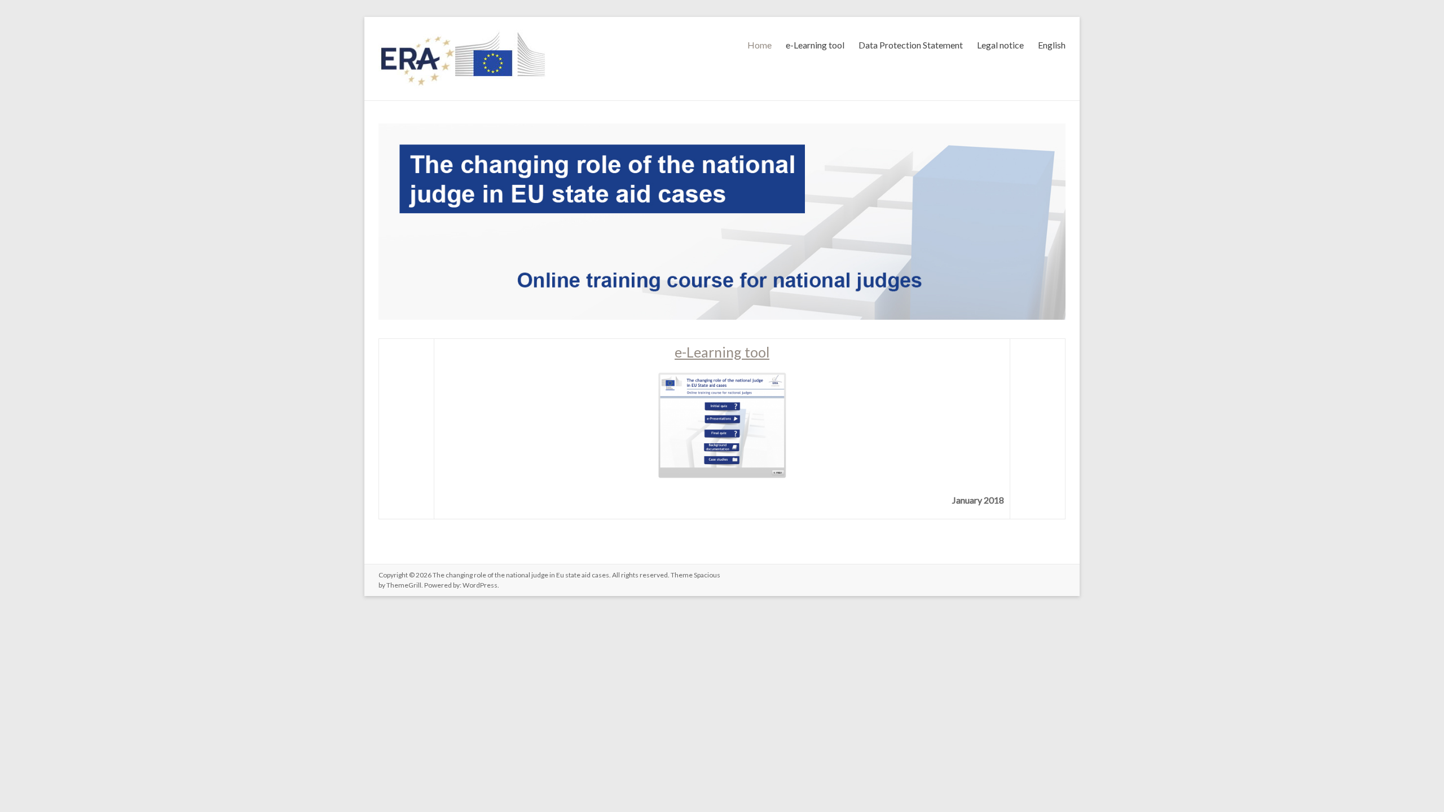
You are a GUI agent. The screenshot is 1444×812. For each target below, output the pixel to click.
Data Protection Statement (911, 44)
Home (759, 44)
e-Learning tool (815, 44)
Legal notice (1000, 44)
